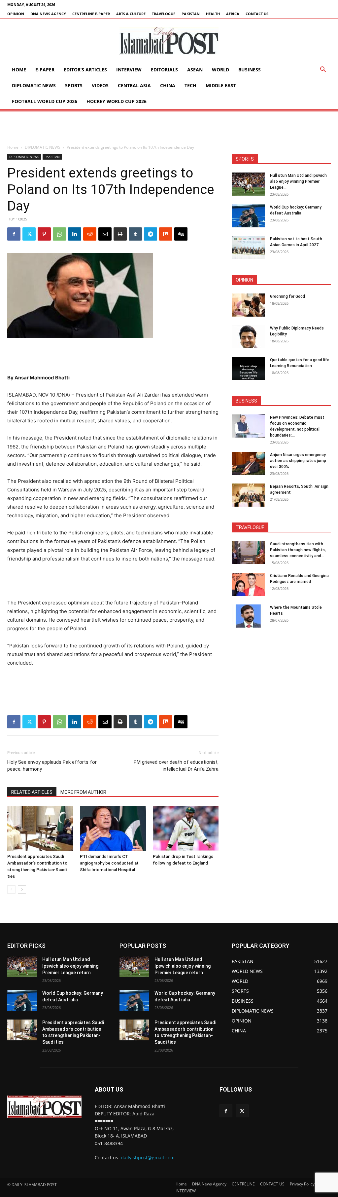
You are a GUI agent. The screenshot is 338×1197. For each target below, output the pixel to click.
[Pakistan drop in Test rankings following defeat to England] (186, 828)
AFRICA (232, 13)
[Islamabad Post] (169, 41)
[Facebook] (13, 234)
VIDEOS (100, 85)
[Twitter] (29, 234)
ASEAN (195, 69)
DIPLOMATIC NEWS (34, 85)
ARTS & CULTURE (131, 13)
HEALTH (213, 13)
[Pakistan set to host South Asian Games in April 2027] (248, 247)
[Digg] (180, 234)
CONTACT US (257, 13)
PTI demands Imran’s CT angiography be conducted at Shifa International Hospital (109, 863)
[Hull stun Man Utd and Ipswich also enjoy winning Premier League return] (248, 184)
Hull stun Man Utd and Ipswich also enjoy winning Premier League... (298, 181)
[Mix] (165, 234)
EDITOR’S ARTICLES (85, 69)
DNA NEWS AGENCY (48, 13)
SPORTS (74, 85)
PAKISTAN (191, 13)
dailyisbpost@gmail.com (148, 1157)
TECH (190, 85)
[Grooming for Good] (248, 305)
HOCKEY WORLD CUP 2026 (116, 101)
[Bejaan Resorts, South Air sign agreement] (248, 495)
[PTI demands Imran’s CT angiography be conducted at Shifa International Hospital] (113, 828)
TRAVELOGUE (163, 13)
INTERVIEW (129, 69)
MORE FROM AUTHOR (83, 792)
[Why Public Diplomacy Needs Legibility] (248, 336)
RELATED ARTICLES (31, 792)
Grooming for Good (287, 296)
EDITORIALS (164, 69)
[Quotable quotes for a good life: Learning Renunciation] (248, 368)
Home (19, 69)
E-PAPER (44, 69)
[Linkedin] (74, 234)
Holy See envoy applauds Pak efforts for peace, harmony (52, 765)
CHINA (167, 85)
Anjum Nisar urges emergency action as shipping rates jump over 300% (298, 460)
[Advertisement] (169, 127)
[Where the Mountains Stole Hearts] (248, 616)
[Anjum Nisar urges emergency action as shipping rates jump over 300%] (248, 463)
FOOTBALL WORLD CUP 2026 (44, 101)
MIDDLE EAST (221, 85)
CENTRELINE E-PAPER (91, 13)
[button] (323, 70)
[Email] (105, 234)
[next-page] (22, 889)
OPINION (15, 13)
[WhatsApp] (59, 234)
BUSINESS (249, 69)
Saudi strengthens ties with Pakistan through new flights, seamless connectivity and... (298, 550)
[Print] (120, 234)
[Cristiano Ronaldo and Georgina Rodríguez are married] (248, 584)
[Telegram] (150, 234)
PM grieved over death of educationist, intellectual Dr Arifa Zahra (176, 765)
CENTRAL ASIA (134, 85)
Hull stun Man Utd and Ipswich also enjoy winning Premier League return (70, 966)
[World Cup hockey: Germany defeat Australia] (248, 215)
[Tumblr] (135, 234)
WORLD (220, 69)
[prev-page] (11, 889)
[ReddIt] (89, 234)
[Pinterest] (44, 234)
